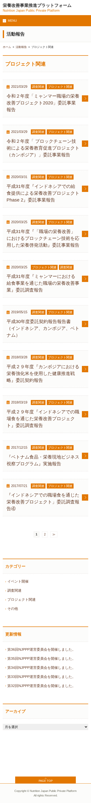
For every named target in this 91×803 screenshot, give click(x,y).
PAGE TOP (46, 780)
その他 (12, 609)
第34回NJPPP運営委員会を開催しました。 (41, 668)
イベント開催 (18, 581)
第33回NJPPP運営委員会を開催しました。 (41, 677)
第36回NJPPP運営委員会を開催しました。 (41, 649)
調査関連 (14, 590)
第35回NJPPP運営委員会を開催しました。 (41, 658)
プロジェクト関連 (21, 599)
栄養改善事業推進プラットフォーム (37, 7)
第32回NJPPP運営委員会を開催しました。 (41, 686)
